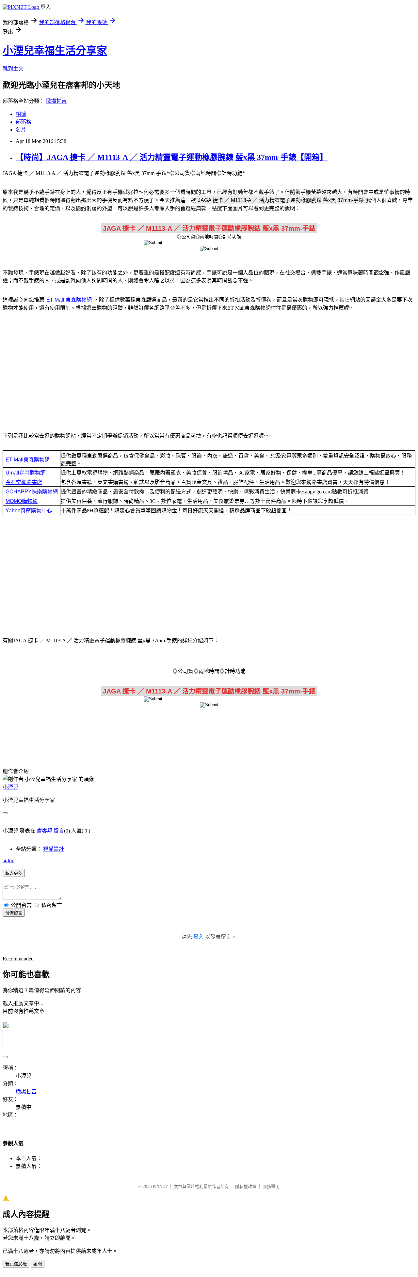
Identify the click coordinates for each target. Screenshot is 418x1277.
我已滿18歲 (16, 1264)
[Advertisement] (209, 368)
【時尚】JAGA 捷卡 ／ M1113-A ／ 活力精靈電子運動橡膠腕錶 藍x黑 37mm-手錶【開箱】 (172, 157)
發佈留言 (13, 913)
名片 (21, 129)
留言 (59, 830)
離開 (37, 1264)
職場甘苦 (56, 101)
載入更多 (13, 873)
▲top (8, 860)
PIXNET (160, 1186)
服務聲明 (271, 1186)
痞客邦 (44, 830)
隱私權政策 (245, 1186)
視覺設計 (53, 849)
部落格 (23, 122)
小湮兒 (10, 787)
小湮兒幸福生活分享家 (55, 50)
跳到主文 (13, 68)
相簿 (21, 114)
